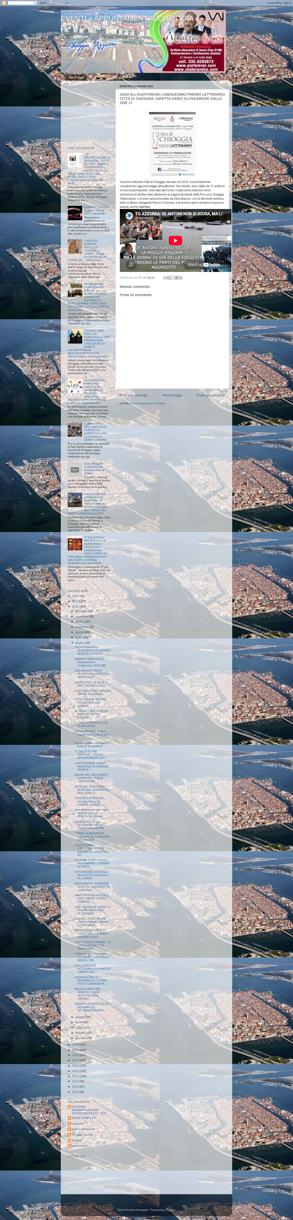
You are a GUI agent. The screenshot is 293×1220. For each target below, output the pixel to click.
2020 (75, 1044)
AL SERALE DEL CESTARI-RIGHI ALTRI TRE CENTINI (92, 714)
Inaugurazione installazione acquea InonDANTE (92, 744)
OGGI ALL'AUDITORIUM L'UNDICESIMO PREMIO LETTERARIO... (92, 922)
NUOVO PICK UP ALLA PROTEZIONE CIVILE (90, 684)
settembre (82, 626)
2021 (75, 606)
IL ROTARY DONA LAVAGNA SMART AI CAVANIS (93, 692)
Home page (76, 77)
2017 (75, 1060)
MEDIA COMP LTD (83, 1118)
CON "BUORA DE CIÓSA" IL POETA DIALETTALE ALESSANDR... (92, 910)
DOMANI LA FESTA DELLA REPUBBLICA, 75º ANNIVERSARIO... (91, 1007)
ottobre (80, 621)
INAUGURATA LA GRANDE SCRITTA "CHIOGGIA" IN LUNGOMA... (92, 886)
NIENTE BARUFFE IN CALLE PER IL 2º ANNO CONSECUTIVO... (91, 933)
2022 (75, 601)
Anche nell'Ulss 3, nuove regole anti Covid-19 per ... (91, 734)
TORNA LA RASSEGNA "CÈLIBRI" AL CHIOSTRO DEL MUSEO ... (92, 836)
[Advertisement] (93, 115)
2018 (75, 1055)
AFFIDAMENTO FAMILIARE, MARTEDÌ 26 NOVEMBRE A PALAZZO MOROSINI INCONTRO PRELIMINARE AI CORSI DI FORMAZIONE (86, 391)
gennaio (80, 1038)
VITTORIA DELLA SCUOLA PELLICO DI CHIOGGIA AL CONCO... (92, 875)
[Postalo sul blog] (169, 278)
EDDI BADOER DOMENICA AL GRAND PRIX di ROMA (94, 468)
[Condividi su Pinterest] (181, 278)
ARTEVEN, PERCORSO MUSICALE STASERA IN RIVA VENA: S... (91, 790)
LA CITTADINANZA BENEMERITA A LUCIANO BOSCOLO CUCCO (92, 650)
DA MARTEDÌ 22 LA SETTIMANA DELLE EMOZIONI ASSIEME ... (91, 825)
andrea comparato (83, 1129)
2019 (75, 1050)
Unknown (78, 1123)
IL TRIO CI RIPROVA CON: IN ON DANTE (91, 724)
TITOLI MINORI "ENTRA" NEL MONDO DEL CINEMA (91, 702)
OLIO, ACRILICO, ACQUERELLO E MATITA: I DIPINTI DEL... (93, 968)
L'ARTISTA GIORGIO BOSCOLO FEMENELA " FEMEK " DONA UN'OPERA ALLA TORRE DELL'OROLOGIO (86, 250)
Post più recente (133, 395)
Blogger (170, 1209)
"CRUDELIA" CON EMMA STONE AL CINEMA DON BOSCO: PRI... (92, 957)
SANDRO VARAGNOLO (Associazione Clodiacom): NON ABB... (91, 662)
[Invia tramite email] (165, 278)
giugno (80, 642)
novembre (82, 616)
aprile (79, 1022)
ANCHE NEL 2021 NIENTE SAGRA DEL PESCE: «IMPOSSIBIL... (91, 778)
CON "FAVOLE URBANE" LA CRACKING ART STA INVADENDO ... (92, 945)
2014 (75, 1076)
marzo (79, 1027)
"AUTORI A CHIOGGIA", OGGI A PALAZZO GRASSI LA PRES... (90, 801)
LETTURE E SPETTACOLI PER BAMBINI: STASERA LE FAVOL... (92, 863)
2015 (75, 1070)
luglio (79, 637)
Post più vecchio (211, 395)
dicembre (81, 611)
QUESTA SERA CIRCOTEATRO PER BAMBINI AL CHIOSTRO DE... (91, 850)
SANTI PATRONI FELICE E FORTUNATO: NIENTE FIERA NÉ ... (92, 898)
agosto (80, 632)
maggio (80, 1017)
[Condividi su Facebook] (177, 278)
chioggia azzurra (82, 1134)
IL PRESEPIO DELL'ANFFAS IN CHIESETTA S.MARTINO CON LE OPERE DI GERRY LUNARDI (95, 431)
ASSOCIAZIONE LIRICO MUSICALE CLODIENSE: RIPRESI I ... (92, 766)
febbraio (81, 1032)
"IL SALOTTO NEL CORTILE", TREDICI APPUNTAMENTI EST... (91, 754)
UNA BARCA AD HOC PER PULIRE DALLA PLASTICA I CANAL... (91, 813)
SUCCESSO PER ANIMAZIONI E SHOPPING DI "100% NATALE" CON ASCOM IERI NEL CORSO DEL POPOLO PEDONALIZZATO (87, 504)
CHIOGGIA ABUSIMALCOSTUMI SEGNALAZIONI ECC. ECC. (89, 1110)
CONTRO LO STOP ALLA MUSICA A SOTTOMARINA (96, 210)
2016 (75, 1065)
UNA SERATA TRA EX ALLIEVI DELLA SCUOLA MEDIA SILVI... (92, 674)
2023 (75, 596)
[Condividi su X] (173, 278)
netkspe (77, 1140)
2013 (75, 1081)
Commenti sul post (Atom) (148, 403)
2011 (75, 1091)
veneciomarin (80, 1145)
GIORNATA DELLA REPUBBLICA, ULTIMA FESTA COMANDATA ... (91, 980)
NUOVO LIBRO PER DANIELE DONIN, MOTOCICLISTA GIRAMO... (87, 994)
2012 (75, 1086)
